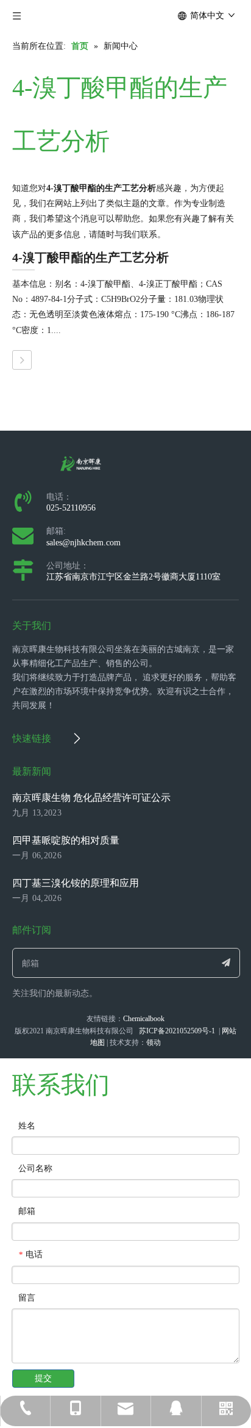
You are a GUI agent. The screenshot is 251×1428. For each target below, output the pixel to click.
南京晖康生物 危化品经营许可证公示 (91, 797)
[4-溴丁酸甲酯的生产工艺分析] (22, 360)
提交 (43, 1378)
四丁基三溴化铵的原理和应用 (75, 883)
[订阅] (225, 963)
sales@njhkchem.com (83, 542)
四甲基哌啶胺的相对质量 (65, 840)
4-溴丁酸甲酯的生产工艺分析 (90, 257)
